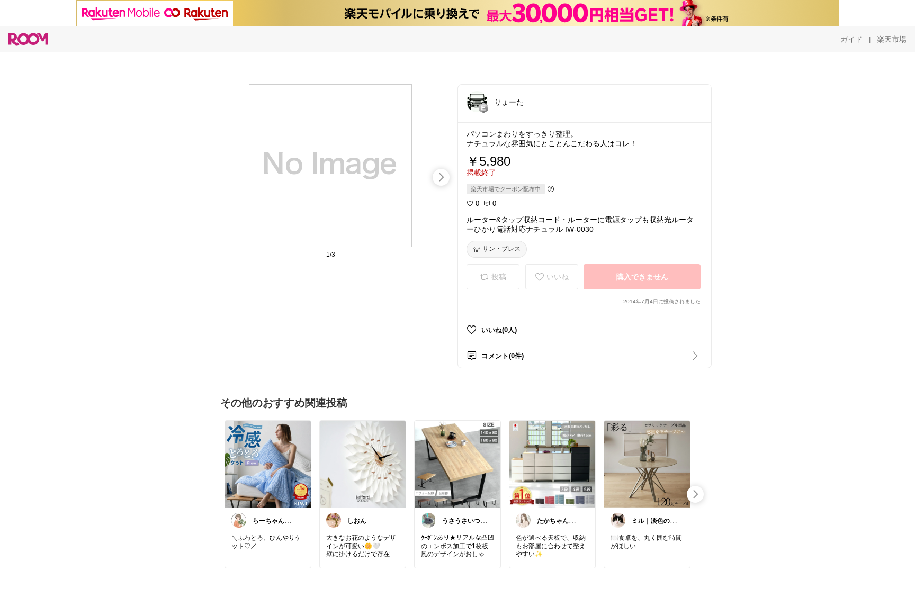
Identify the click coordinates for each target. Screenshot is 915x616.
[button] (477, 101)
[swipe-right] (441, 177)
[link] (268, 463)
